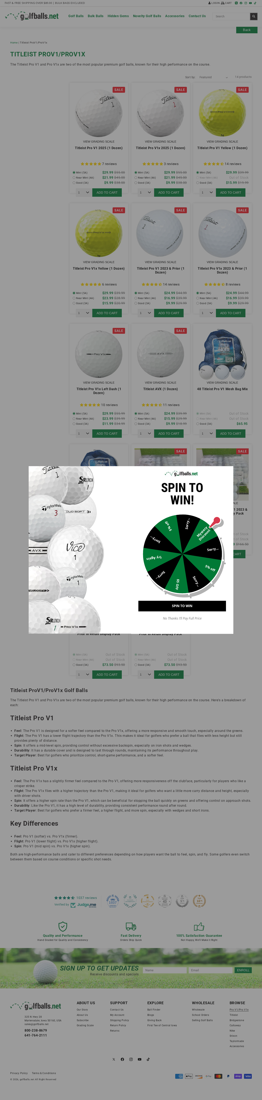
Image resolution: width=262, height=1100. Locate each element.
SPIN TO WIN (182, 606)
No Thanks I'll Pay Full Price (182, 618)
